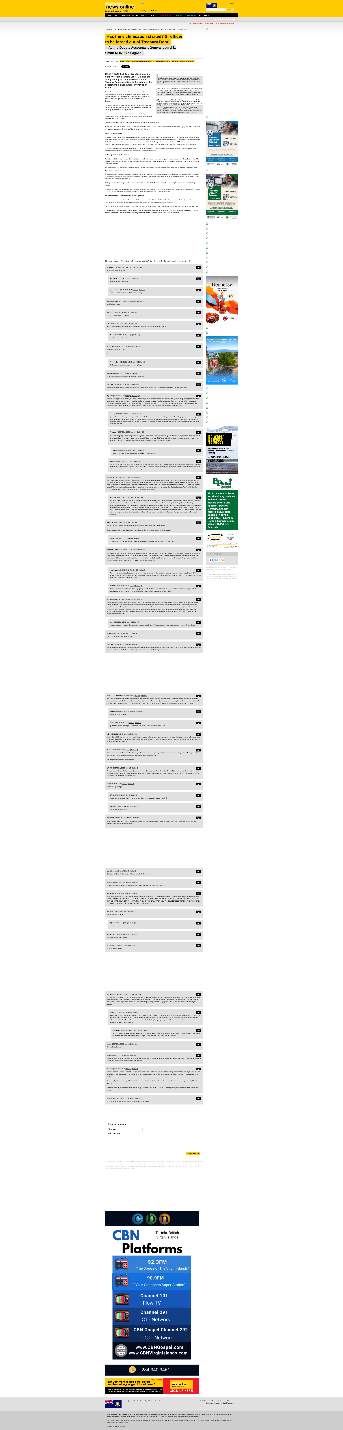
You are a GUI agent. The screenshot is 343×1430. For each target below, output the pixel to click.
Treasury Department (163, 61)
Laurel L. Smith (125, 61)
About (207, 15)
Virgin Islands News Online (123, 29)
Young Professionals (130, 15)
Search (229, 9)
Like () (132, 267)
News (116, 15)
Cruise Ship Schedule (147, 1401)
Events (136, 1401)
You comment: (114, 1133)
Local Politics (147, 15)
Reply (198, 267)
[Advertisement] (154, 234)
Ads (200, 15)
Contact (231, 3)
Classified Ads (159, 1401)
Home (110, 15)
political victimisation (187, 61)
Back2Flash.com (228, 1403)
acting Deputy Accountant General (143, 61)
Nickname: (113, 1129)
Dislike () (138, 267)
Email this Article (110, 66)
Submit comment (193, 1153)
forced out (175, 61)
